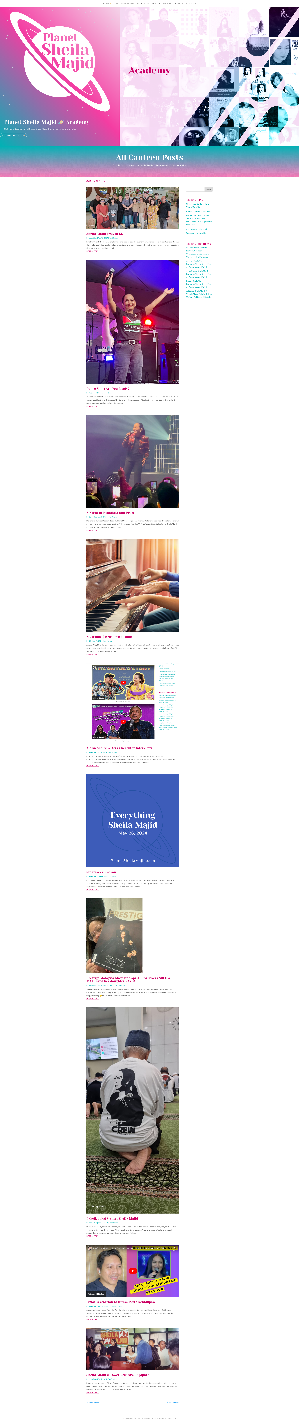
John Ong (92, 752)
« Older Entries (92, 1403)
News (120, 1306)
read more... (92, 251)
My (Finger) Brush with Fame (109, 637)
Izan (90, 985)
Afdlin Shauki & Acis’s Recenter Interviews (119, 748)
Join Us (190, 3)
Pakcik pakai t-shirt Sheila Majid (112, 1218)
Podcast (168, 3)
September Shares (125, 3)
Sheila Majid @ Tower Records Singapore (117, 1375)
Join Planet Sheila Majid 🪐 (13, 135)
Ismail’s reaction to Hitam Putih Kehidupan (120, 1302)
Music (155, 3)
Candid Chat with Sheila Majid (198, 211)
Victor (91, 393)
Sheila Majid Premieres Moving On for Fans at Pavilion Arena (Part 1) (199, 264)
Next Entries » (173, 1403)
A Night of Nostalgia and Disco (110, 512)
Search (208, 189)
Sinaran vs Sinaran (101, 872)
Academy (142, 3)
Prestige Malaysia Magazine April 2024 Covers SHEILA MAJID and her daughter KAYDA (128, 979)
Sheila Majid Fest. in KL (104, 233)
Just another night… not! (196, 229)
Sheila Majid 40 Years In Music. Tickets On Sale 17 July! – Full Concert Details (199, 294)
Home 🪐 (107, 3)
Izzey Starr (93, 238)
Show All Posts (97, 181)
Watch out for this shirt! (196, 233)
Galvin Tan (93, 517)
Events (179, 3)
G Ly (90, 641)
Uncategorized (119, 985)
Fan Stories (113, 238)
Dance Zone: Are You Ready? (108, 388)
